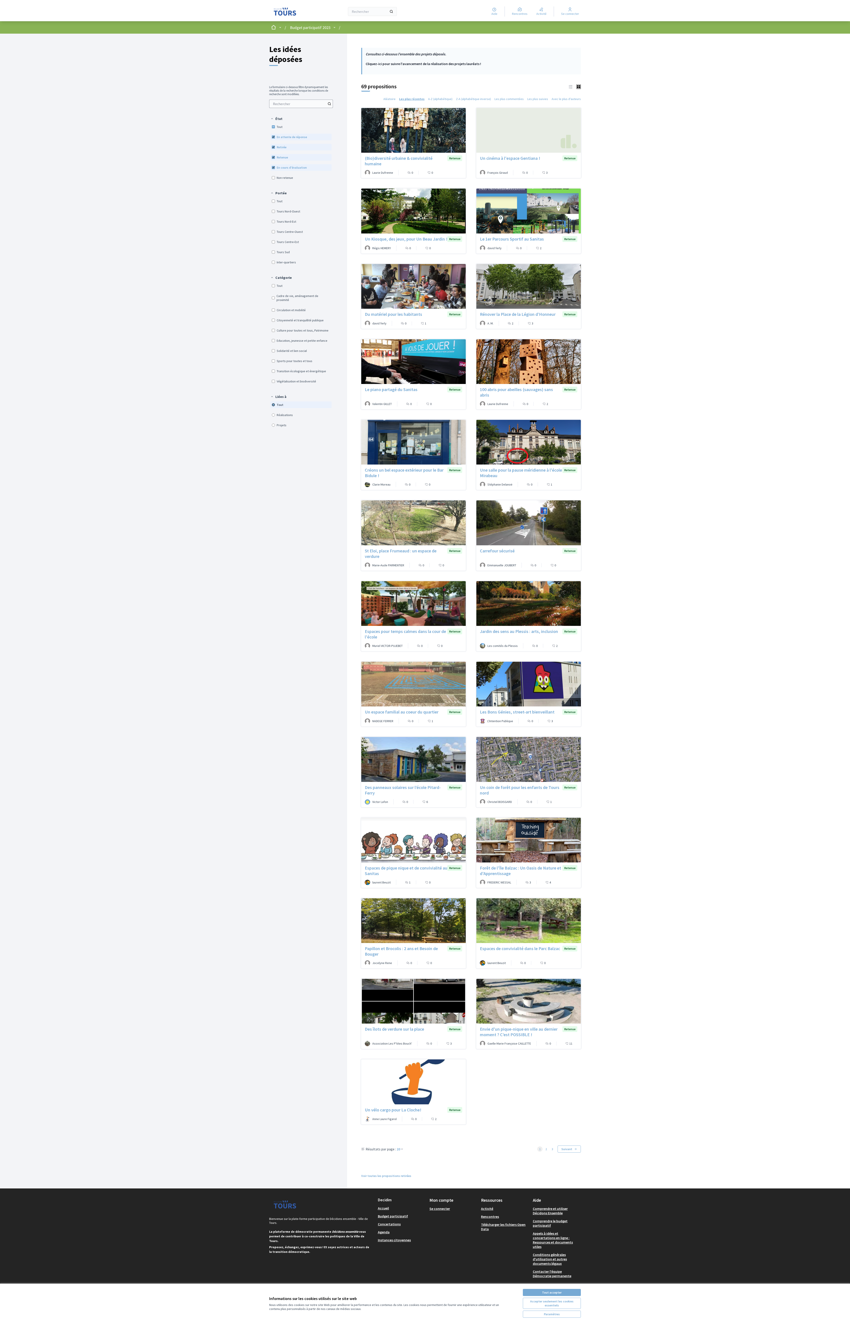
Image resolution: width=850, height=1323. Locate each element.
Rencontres (490, 1216)
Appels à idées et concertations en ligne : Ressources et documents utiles (553, 1240)
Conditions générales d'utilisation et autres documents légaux (550, 1259)
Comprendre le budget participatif (550, 1223)
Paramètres (552, 1314)
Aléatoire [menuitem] (389, 99)
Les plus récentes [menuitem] (412, 99)
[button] (276, 118)
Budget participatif (393, 1216)
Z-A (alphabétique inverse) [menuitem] (473, 99)
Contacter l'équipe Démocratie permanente (552, 1273)
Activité (487, 1208)
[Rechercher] (391, 11)
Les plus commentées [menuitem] (509, 99)
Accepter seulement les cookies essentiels (552, 1303)
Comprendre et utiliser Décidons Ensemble (550, 1210)
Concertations (389, 1224)
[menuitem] (301, 104)
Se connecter (439, 1208)
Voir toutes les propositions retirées (386, 1176)
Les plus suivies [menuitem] (537, 99)
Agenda (384, 1232)
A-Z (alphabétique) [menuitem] (440, 99)
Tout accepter (552, 1292)
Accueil (383, 1208)
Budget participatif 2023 (310, 27)
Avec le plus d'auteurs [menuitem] (566, 99)
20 (398, 1149)
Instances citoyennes (394, 1240)
